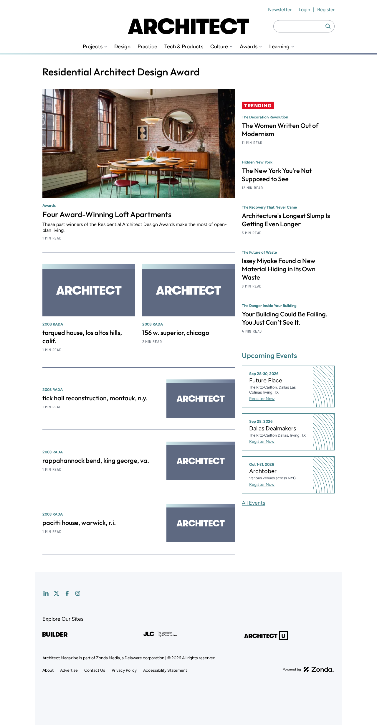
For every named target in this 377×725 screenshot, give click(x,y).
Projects (92, 47)
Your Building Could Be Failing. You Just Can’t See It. (285, 318)
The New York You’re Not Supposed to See (277, 174)
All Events (253, 503)
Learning (279, 47)
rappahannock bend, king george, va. (95, 460)
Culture (219, 47)
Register (326, 9)
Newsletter (280, 9)
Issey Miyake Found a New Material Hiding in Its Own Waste (278, 269)
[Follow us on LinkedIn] (45, 593)
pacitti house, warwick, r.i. (79, 522)
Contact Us (94, 670)
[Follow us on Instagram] (77, 593)
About (48, 670)
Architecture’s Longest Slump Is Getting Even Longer (286, 220)
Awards (248, 47)
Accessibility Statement (165, 670)
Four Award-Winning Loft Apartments (106, 214)
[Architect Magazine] (188, 26)
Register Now (262, 398)
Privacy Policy (124, 670)
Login (304, 9)
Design (122, 47)
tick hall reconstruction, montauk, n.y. (95, 398)
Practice (147, 47)
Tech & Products (183, 47)
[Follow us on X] (56, 593)
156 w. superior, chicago (175, 332)
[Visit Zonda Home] (308, 669)
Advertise (69, 670)
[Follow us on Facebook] (67, 593)
